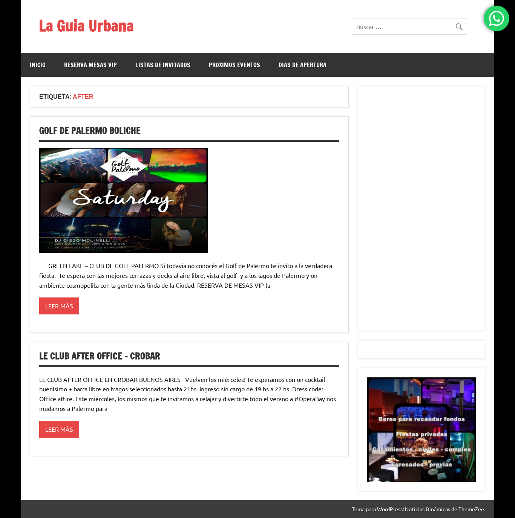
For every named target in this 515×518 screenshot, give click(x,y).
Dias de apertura (302, 65)
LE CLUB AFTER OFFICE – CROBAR (99, 355)
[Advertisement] (421, 208)
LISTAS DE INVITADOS (162, 65)
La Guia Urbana (86, 25)
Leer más (59, 306)
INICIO (38, 65)
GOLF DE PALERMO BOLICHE (90, 130)
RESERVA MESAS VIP (90, 65)
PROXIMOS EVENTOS (234, 65)
